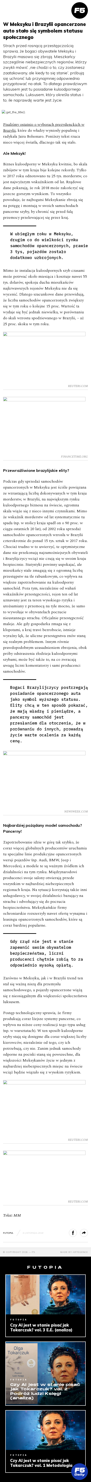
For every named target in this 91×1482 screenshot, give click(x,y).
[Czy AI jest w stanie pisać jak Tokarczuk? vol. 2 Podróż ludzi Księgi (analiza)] (45, 1373)
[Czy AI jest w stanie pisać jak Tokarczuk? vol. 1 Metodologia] (45, 1430)
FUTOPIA (8, 1233)
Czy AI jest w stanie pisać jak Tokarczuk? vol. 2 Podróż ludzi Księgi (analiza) (45, 1391)
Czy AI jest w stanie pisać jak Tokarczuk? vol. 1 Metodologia (41, 1463)
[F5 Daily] (79, 1471)
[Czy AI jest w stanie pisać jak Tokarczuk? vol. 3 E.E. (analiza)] (45, 1294)
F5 (33, 1252)
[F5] (79, 10)
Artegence (80, 1252)
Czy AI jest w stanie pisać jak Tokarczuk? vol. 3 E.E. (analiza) (41, 1327)
